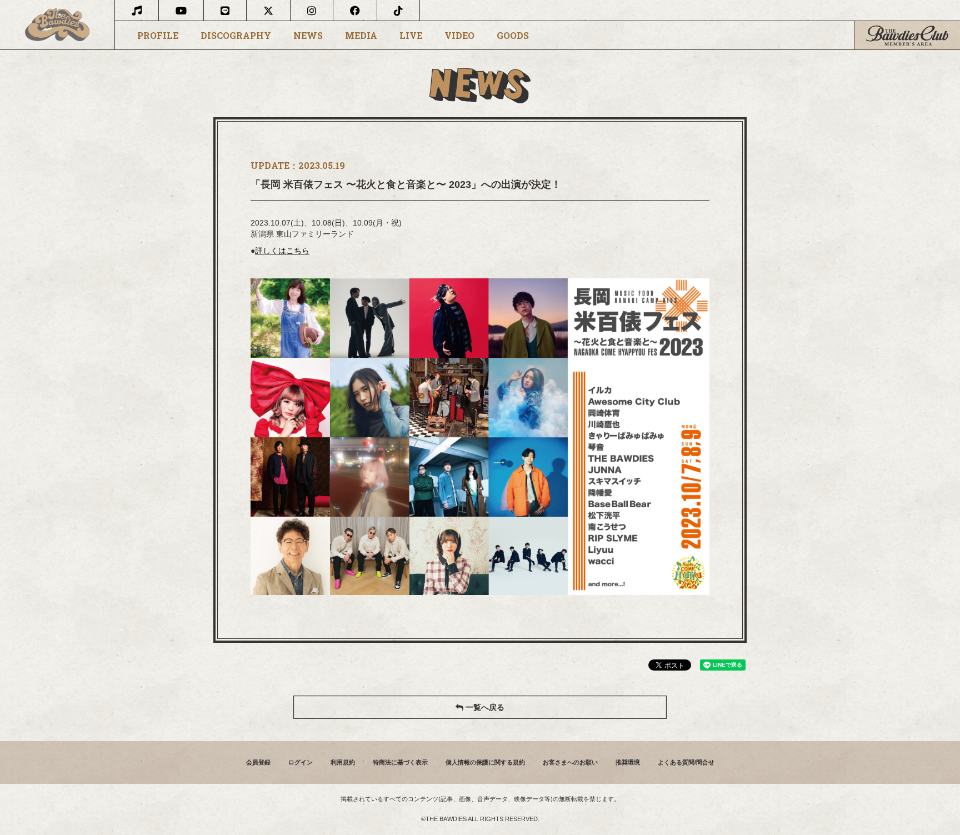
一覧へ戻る (483, 707)
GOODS (513, 35)
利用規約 (343, 762)
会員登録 (258, 762)
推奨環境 (628, 762)
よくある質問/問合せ (686, 762)
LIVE (410, 35)
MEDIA (361, 35)
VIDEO (459, 35)
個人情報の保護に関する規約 (485, 762)
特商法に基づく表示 (400, 762)
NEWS (308, 35)
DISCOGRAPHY (236, 35)
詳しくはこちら (282, 250)
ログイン (300, 762)
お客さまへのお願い (570, 762)
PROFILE (157, 35)
